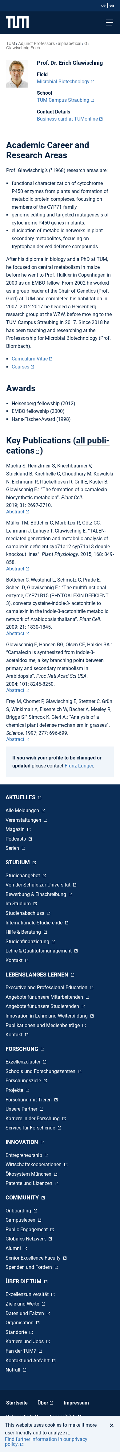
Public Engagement (27, 1229)
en (112, 5)
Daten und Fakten (25, 1313)
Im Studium (19, 904)
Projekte (15, 1090)
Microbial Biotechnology (63, 81)
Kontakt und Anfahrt (28, 1361)
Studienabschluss (26, 913)
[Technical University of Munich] (17, 22)
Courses (20, 367)
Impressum (76, 1403)
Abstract (15, 512)
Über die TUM (24, 1281)
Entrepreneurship (24, 1155)
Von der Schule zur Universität (39, 885)
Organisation (20, 1323)
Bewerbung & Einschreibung (36, 894)
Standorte (17, 1332)
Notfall (14, 1370)
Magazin (16, 829)
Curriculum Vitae (30, 359)
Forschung (22, 1049)
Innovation (22, 1142)
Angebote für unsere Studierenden (43, 1006)
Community (23, 1197)
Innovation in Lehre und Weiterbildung (47, 1016)
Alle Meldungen (23, 810)
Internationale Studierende (35, 923)
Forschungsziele (24, 1081)
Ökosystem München (29, 1174)
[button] (113, 1425)
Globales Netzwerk (26, 1239)
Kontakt (15, 960)
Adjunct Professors (36, 43)
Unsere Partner (22, 1109)
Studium (18, 862)
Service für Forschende (31, 1128)
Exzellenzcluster (24, 1062)
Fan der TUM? (21, 1351)
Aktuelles (21, 797)
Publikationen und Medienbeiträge (43, 1025)
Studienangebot (23, 875)
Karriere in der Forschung (33, 1118)
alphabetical (69, 43)
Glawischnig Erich (23, 48)
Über (43, 1403)
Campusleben (21, 1220)
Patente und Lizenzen (30, 1183)
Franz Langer (79, 766)
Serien (13, 848)
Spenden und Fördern (29, 1267)
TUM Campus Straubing (63, 100)
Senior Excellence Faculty (34, 1258)
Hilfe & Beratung (24, 932)
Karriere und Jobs (25, 1341)
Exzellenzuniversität (28, 1294)
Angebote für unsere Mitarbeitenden (45, 997)
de (103, 5)
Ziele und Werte (23, 1304)
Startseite (17, 1403)
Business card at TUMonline (67, 119)
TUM (10, 43)
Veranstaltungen (24, 820)
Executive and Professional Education (47, 987)
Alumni (14, 1248)
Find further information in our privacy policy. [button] (46, 1441)
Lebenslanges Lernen (38, 974)
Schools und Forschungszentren (41, 1071)
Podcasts (16, 839)
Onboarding (19, 1211)
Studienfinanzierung (28, 941)
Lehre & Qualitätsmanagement (39, 951)
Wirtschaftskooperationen (34, 1164)
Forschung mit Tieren (29, 1100)
